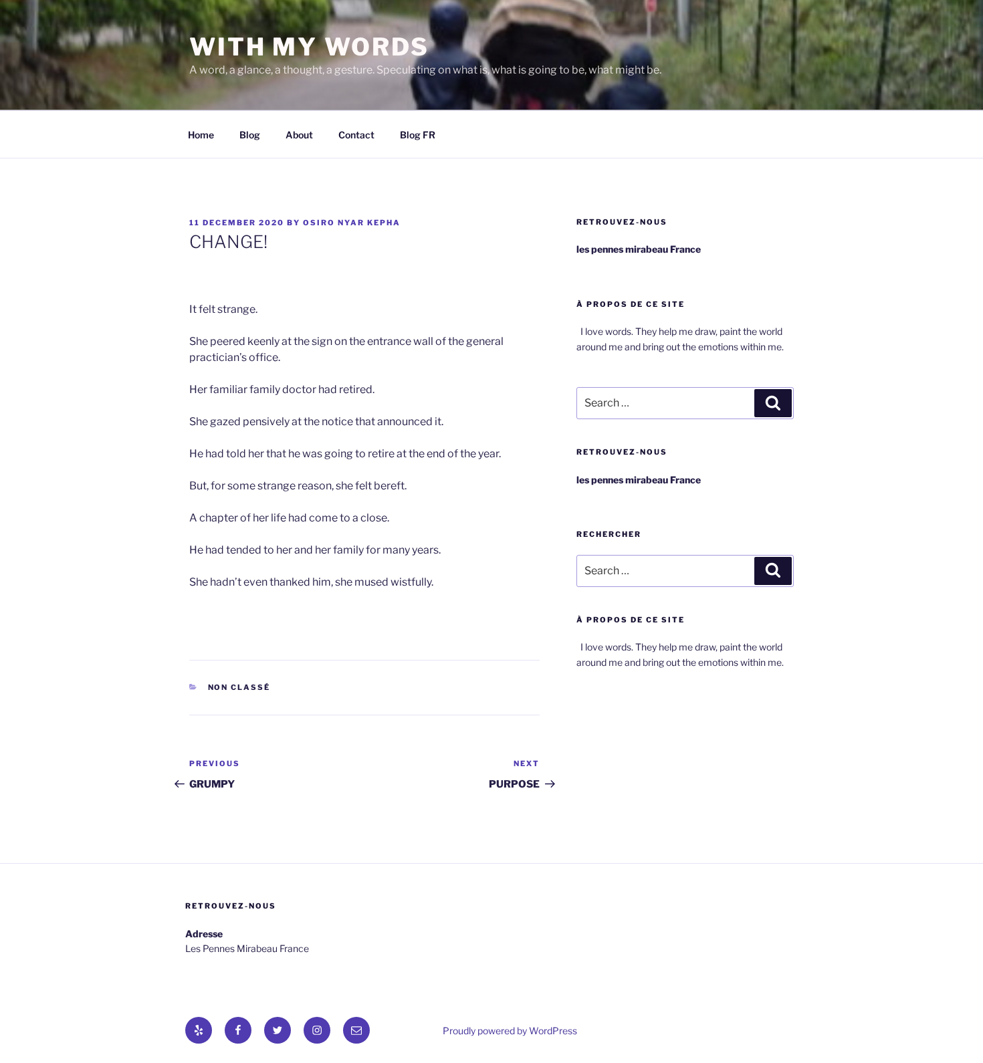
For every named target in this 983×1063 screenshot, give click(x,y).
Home (201, 134)
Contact (356, 134)
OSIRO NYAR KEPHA (352, 222)
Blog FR (417, 134)
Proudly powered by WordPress (510, 1030)
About (299, 134)
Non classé (239, 687)
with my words (309, 47)
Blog (249, 134)
